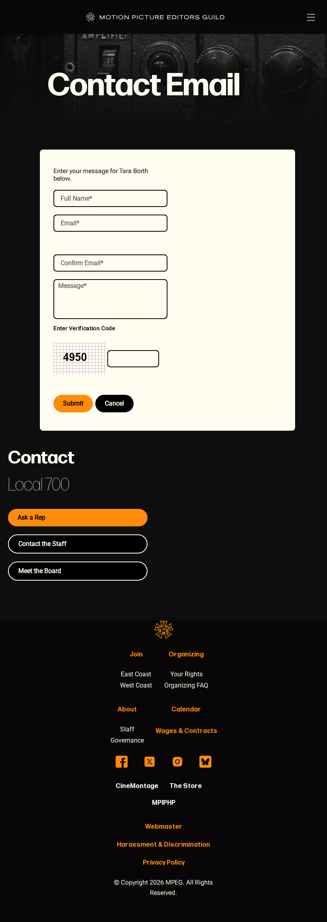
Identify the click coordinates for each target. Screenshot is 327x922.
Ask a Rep (31, 517)
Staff (127, 729)
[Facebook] (122, 762)
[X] (150, 762)
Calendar (186, 709)
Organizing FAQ (186, 685)
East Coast (136, 674)
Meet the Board (39, 571)
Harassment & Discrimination (163, 845)
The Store (185, 786)
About (127, 709)
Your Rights (186, 674)
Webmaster (163, 827)
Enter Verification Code (84, 328)
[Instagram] (177, 762)
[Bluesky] (205, 762)
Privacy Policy (164, 863)
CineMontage (137, 786)
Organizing (186, 654)
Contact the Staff (42, 544)
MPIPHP (163, 803)
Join (136, 654)
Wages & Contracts (186, 731)
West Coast (136, 685)
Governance (127, 740)
